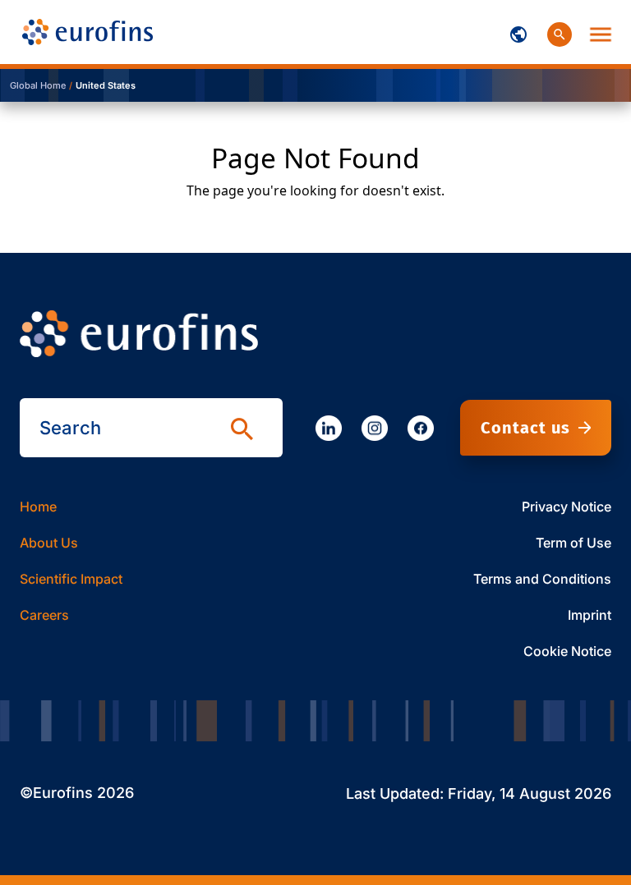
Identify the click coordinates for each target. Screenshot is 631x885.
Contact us (525, 428)
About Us (49, 542)
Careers (44, 615)
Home (38, 506)
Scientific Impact (71, 579)
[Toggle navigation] (518, 32)
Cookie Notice (567, 651)
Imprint (589, 615)
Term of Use (573, 542)
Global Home (38, 85)
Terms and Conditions (542, 579)
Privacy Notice (566, 506)
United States (106, 85)
